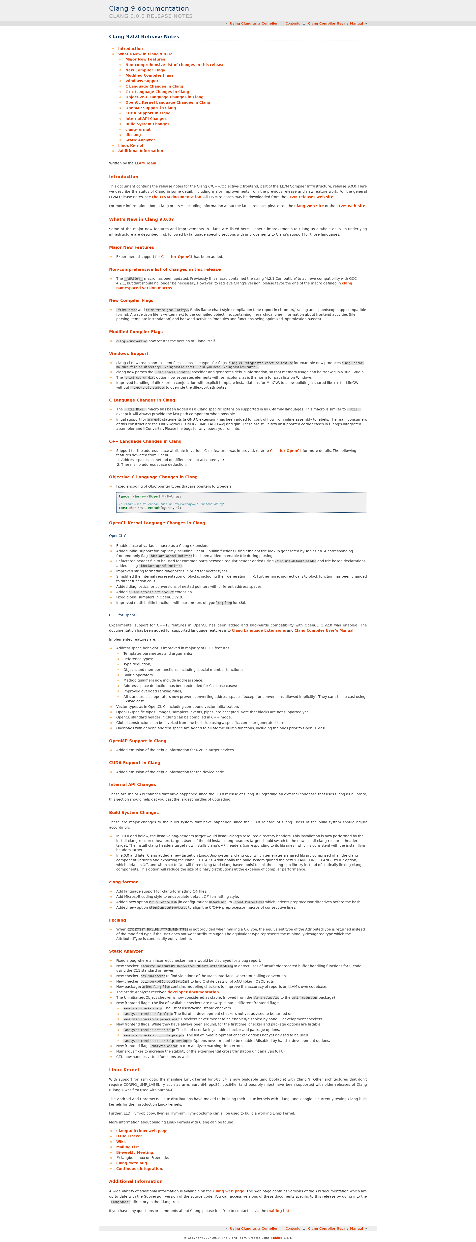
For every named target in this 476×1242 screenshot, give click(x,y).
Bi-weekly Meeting (134, 1152)
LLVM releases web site (310, 197)
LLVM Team (145, 163)
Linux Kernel (130, 146)
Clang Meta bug (131, 1163)
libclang (133, 135)
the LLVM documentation (176, 197)
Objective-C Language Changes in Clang (164, 97)
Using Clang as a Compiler (254, 23)
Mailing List (127, 1147)
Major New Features (145, 59)
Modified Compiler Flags (149, 75)
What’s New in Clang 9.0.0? (145, 54)
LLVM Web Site (350, 206)
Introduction (130, 49)
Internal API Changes (146, 119)
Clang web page (229, 1191)
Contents (293, 23)
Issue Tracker (129, 1136)
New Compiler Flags (145, 70)
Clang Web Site (309, 206)
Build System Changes (147, 124)
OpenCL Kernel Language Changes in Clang (167, 102)
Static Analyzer (140, 140)
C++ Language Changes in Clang (157, 92)
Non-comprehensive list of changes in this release (175, 65)
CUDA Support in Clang (148, 113)
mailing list (278, 1211)
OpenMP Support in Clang (150, 108)
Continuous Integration (139, 1169)
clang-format (138, 129)
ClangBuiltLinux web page (142, 1131)
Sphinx (276, 1238)
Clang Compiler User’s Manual (335, 23)
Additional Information (140, 151)
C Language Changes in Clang (154, 86)
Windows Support (142, 81)
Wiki (120, 1142)
